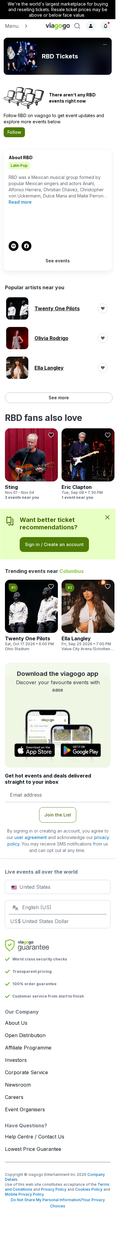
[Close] (107, 517)
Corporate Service (26, 1072)
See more (59, 397)
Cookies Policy (88, 1189)
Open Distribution (25, 1035)
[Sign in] (91, 26)
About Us (16, 1023)
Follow (14, 132)
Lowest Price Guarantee (33, 1149)
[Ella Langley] (88, 615)
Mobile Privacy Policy (24, 1194)
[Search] (77, 26)
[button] (22, 26)
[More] (105, 44)
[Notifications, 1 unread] (105, 26)
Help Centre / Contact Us (34, 1137)
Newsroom (18, 1085)
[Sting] (31, 464)
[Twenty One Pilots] (31, 615)
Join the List (57, 814)
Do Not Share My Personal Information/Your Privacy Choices (58, 1202)
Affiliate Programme (28, 1048)
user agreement (30, 837)
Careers (14, 1097)
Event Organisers (25, 1109)
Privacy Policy (53, 1189)
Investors (16, 1060)
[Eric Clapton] (88, 464)
